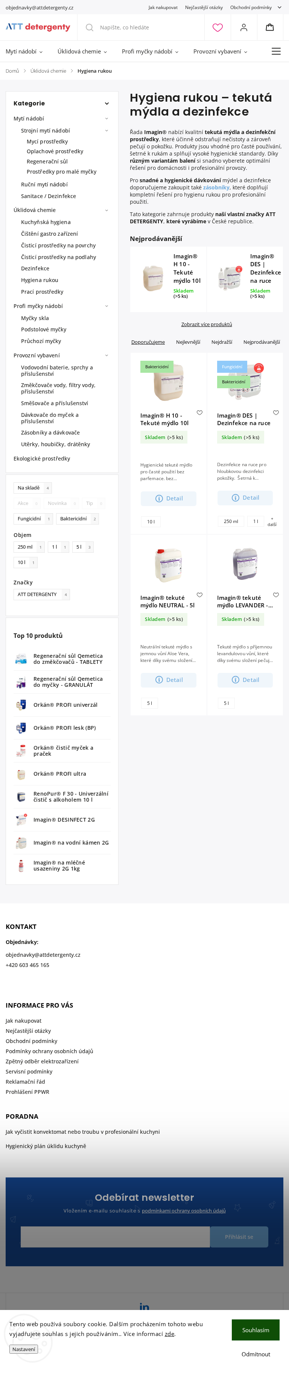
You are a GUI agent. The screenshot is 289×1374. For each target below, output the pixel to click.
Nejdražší (221, 342)
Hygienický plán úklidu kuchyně (46, 1146)
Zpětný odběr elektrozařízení (42, 1061)
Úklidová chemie (35, 209)
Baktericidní (78, 518)
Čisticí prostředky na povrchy (58, 245)
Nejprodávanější (261, 342)
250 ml (30, 547)
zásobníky (216, 187)
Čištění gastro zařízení (49, 233)
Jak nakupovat (163, 7)
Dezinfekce (35, 268)
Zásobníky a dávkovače (50, 432)
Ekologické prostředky (42, 458)
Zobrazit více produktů (206, 324)
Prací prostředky (42, 291)
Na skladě (33, 488)
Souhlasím (255, 1330)
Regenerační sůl (47, 161)
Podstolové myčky (44, 329)
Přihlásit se (239, 1236)
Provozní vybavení (37, 355)
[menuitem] (28, 51)
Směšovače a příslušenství (54, 403)
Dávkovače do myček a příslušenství (50, 418)
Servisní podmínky (29, 1071)
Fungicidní (34, 518)
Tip (94, 503)
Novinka (62, 503)
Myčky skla (35, 318)
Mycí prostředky (47, 141)
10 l (26, 562)
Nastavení (23, 1349)
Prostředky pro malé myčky (62, 171)
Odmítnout (256, 1354)
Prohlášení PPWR (27, 1091)
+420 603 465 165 (27, 964)
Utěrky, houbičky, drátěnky (55, 444)
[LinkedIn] (144, 1307)
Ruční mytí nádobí (44, 184)
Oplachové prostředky (55, 151)
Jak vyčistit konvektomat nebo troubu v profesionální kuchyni (83, 1131)
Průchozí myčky (41, 341)
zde (170, 1333)
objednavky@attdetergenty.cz (43, 954)
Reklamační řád (25, 1081)
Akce (28, 503)
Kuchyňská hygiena (46, 222)
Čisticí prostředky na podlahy (58, 257)
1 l (59, 547)
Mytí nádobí (29, 118)
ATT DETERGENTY (42, 594)
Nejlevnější (188, 342)
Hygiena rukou (39, 280)
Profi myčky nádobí (38, 306)
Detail (174, 498)
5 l (83, 547)
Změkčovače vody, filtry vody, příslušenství (58, 388)
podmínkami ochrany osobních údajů (184, 1211)
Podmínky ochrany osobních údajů (49, 1051)
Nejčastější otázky (204, 7)
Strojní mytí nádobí (45, 130)
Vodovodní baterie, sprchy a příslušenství (57, 370)
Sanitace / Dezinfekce (48, 196)
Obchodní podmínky (251, 7)
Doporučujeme (148, 342)
